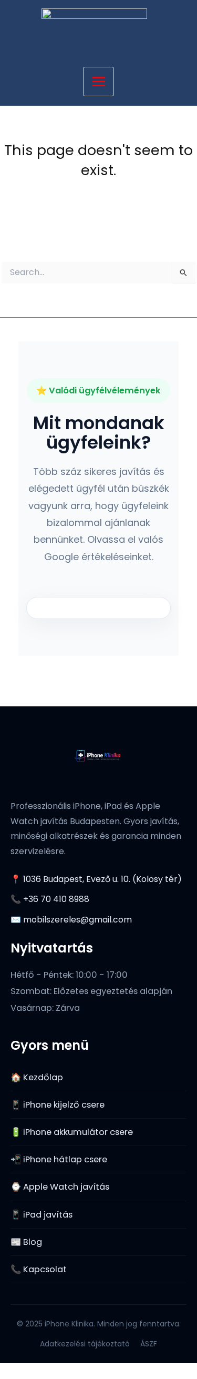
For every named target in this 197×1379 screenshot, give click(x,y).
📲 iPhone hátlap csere (59, 1159)
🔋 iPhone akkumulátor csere (72, 1132)
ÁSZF (148, 1344)
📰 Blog (26, 1242)
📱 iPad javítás (41, 1215)
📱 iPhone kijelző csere (58, 1105)
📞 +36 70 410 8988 (50, 899)
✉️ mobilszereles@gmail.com (71, 920)
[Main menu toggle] (98, 82)
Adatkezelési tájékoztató (85, 1344)
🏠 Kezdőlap (37, 1077)
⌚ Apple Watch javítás (60, 1187)
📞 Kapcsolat (39, 1269)
